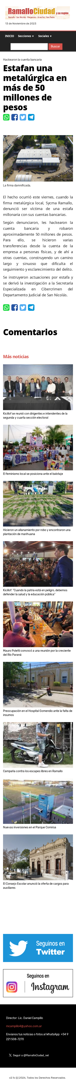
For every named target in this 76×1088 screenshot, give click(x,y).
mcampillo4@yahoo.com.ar (24, 1026)
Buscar (55, 46)
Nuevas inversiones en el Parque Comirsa (29, 827)
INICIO (9, 36)
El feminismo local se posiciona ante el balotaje (33, 474)
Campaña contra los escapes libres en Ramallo (33, 771)
